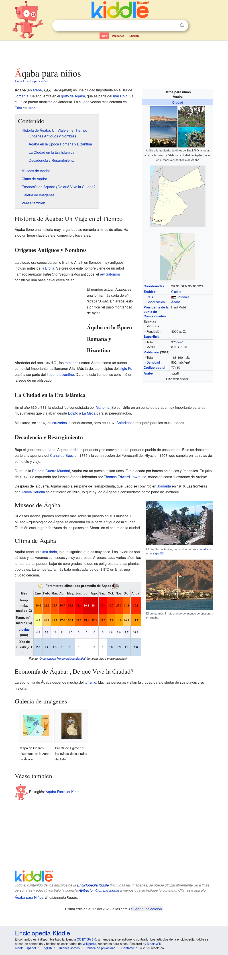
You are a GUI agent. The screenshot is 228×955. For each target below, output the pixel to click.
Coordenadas (154, 286)
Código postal (154, 367)
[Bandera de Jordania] (173, 296)
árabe (37, 90)
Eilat (18, 107)
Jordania (183, 296)
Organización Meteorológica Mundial (62, 659)
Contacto (127, 948)
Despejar (173, 25)
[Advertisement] (114, 53)
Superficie (151, 336)
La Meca (89, 413)
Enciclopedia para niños (32, 81)
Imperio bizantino (60, 374)
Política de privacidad (101, 948)
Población (151, 352)
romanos (71, 362)
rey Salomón (110, 274)
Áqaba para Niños (29, 897)
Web (104, 36)
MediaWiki (154, 943)
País (150, 296)
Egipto (73, 413)
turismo (90, 682)
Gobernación (156, 301)
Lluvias (24, 629)
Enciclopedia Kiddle (93, 885)
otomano (48, 449)
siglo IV (125, 368)
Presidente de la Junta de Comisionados (156, 311)
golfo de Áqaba (73, 96)
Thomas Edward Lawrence (125, 476)
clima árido (48, 551)
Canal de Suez (62, 455)
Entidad (150, 291)
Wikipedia (89, 943)
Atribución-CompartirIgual (99, 890)
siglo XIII (159, 553)
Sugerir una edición (146, 908)
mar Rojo (120, 96)
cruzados (59, 422)
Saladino (123, 422)
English (134, 36)
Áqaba (176, 301)
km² (180, 342)
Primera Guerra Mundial (51, 470)
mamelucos (204, 549)
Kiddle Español (25, 948)
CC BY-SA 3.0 (86, 939)
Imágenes (118, 36)
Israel (32, 107)
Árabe (148, 373)
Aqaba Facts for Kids (62, 791)
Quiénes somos (69, 948)
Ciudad (177, 102)
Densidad (153, 362)
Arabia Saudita (33, 491)
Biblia (49, 268)
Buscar (182, 25)
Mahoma (103, 407)
